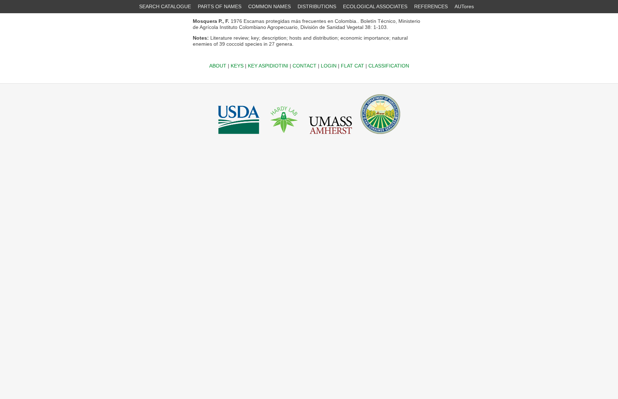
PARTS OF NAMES (219, 6)
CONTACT (305, 66)
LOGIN (329, 66)
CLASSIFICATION (388, 66)
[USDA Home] (238, 136)
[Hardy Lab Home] (284, 136)
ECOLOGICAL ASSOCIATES (375, 6)
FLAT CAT (352, 66)
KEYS (237, 66)
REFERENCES (431, 6)
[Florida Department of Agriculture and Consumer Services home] (380, 136)
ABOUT (217, 66)
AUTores (464, 6)
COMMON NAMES (269, 6)
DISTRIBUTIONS (317, 6)
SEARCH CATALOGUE (165, 6)
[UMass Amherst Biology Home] (330, 136)
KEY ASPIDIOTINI (268, 66)
